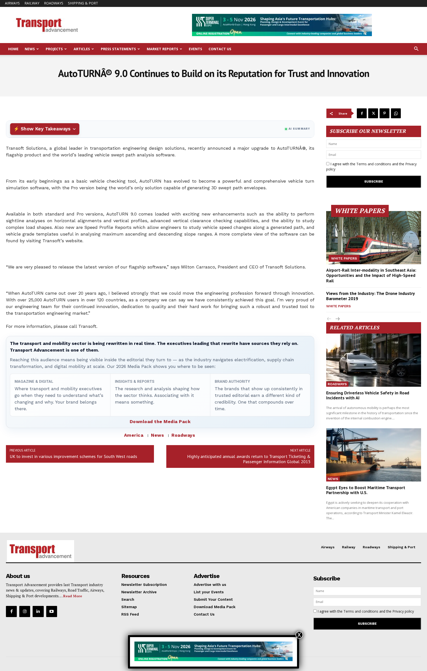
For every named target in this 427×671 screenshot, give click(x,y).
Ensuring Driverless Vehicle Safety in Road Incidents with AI (367, 395)
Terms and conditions (373, 164)
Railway (31, 3)
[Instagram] (24, 611)
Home (13, 49)
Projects (54, 49)
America (134, 435)
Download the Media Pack (160, 421)
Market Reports (162, 49)
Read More (72, 596)
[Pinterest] (384, 113)
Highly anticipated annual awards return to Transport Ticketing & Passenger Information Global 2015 (249, 459)
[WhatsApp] (396, 113)
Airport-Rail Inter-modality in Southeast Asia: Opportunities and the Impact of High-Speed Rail (371, 275)
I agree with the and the (371, 166)
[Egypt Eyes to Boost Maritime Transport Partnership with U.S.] (373, 454)
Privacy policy (403, 611)
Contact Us (220, 49)
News (30, 49)
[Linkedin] (38, 611)
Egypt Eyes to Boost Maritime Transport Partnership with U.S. (365, 490)
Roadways (53, 3)
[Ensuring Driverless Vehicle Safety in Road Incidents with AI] (373, 360)
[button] (416, 49)
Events (195, 49)
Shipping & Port (83, 3)
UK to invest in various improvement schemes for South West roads (73, 456)
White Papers (344, 258)
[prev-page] (329, 319)
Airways (12, 3)
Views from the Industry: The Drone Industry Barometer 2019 (370, 296)
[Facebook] (362, 113)
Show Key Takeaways (45, 129)
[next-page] (337, 319)
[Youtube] (51, 611)
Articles (82, 49)
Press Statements (118, 49)
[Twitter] (373, 113)
